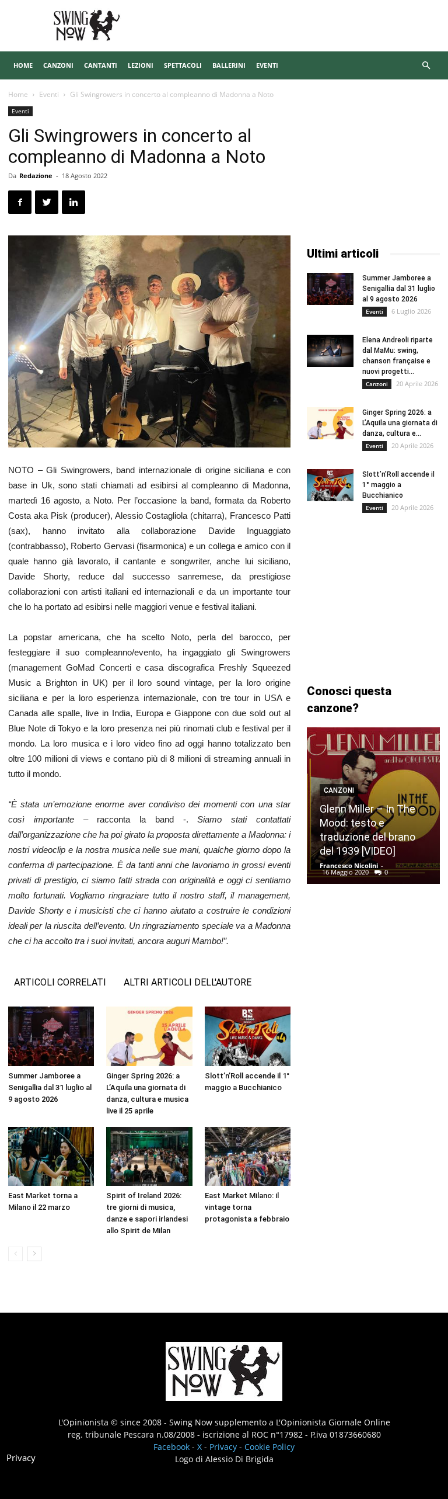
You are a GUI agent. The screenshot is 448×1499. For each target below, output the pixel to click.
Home (23, 65)
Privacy (223, 1446)
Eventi (267, 65)
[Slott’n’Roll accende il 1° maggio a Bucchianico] (247, 1036)
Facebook (171, 1446)
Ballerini (229, 65)
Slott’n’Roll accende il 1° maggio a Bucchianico (398, 484)
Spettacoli (183, 65)
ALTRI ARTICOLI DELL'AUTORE (187, 982)
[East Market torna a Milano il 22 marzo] (51, 1156)
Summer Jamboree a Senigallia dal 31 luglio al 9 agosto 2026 (50, 1087)
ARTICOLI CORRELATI (60, 982)
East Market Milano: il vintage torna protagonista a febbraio (247, 1207)
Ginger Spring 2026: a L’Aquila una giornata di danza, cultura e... (400, 423)
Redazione (35, 175)
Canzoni (58, 65)
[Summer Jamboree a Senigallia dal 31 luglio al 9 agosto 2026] (51, 1036)
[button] (426, 65)
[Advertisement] (373, 164)
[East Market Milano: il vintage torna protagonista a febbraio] (247, 1156)
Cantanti (100, 65)
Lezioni (140, 65)
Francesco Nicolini (349, 865)
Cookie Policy (269, 1446)
